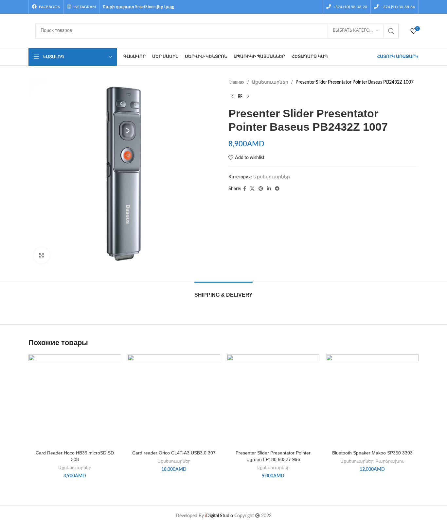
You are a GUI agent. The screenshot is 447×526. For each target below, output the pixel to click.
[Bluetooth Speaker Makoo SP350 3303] (372, 400)
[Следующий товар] (248, 96)
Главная (236, 82)
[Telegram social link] (277, 188)
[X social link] (252, 188)
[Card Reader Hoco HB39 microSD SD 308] (74, 400)
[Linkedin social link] (269, 188)
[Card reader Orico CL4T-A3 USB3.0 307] (174, 400)
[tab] (223, 292)
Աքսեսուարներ (270, 82)
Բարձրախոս (389, 461)
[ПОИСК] (391, 31)
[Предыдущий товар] (232, 96)
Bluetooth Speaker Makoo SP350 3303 (372, 452)
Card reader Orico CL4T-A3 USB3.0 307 (174, 452)
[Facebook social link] (244, 188)
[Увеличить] (41, 255)
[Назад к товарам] (240, 96)
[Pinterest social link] (261, 188)
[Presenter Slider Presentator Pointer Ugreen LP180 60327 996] (273, 400)
